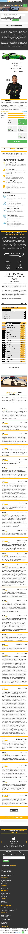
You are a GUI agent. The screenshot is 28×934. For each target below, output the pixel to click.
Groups (3, 901)
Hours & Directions (6, 915)
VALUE (16, 71)
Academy (3, 882)
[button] (26, 380)
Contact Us (4, 924)
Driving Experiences (6, 880)
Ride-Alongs (4, 883)
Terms (2, 921)
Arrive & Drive (4, 888)
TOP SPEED (14, 63)
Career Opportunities (6, 919)
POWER (15, 65)
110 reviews (24, 111)
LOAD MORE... (14, 810)
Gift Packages (4, 907)
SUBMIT (6, 861)
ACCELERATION (13, 68)
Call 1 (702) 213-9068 (15, 1)
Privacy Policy (18, 932)
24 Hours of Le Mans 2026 (7, 910)
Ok (23, 932)
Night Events (4, 902)
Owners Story (4, 917)
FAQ (2, 918)
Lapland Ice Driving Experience (9, 909)
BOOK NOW (25, 5)
